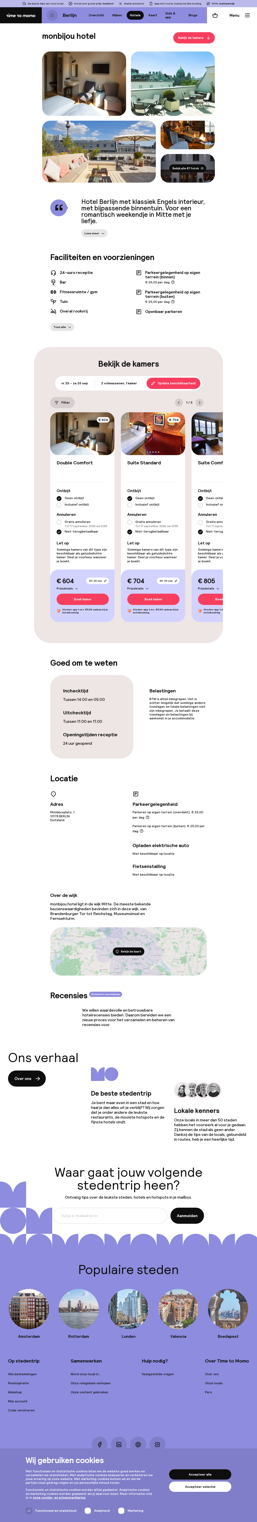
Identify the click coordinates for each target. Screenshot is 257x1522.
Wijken (117, 15)
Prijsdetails (65, 588)
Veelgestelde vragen (158, 1374)
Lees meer (92, 233)
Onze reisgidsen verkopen (91, 1383)
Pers (208, 1392)
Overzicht (96, 15)
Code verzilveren (21, 1410)
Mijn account (18, 1401)
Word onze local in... (86, 1374)
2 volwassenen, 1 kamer (119, 383)
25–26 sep (95, 580)
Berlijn (70, 15)
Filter (65, 402)
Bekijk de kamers (191, 38)
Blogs (193, 15)
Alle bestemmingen (22, 1374)
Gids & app (170, 15)
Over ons (22, 1078)
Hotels (135, 15)
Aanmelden (187, 1215)
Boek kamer (83, 599)
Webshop (15, 1392)
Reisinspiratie (18, 1383)
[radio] (59, 498)
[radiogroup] (82, 501)
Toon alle (59, 327)
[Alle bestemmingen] (52, 15)
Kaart (153, 15)
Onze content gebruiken (89, 1392)
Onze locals (214, 1383)
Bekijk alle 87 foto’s (185, 168)
